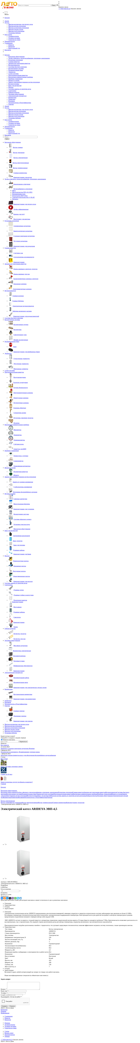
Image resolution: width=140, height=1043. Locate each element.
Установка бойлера (14, 33)
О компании (9, 43)
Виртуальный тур (14, 48)
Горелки (11, 104)
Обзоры (7, 1036)
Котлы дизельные (16, 802)
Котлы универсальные (45, 802)
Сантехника (12, 91)
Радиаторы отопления (15, 60)
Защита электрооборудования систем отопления (24, 82)
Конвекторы (12, 97)
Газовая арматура (14, 61)
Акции (7, 21)
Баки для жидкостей (14, 85)
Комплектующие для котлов (75, 802)
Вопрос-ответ (9, 1033)
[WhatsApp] (15, 898)
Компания (4, 1009)
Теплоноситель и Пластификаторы (19, 102)
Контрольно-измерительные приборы (20, 77)
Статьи (7, 1031)
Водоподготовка (13, 84)
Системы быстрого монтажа (17, 67)
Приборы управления (15, 79)
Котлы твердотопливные (30, 802)
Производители (10, 41)
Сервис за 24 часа (6, 774)
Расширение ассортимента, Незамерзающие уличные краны (20, 752)
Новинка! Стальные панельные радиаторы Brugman (18, 748)
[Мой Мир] (7, 898)
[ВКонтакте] (2, 898)
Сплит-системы (13, 73)
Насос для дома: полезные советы (12, 766)
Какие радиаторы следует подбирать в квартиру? (17, 782)
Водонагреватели (14, 65)
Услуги (7, 22)
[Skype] (18, 898)
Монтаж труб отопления (16, 31)
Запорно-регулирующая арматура (19, 63)
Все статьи (4, 759)
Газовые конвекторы (59, 802)
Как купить (8, 34)
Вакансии (11, 46)
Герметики (11, 99)
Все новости (5, 745)
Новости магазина (9, 740)
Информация (5, 1013)
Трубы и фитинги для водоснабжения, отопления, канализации (29, 58)
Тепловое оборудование (16, 94)
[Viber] (12, 898)
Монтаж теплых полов (15, 29)
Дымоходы (11, 72)
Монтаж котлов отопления (17, 26)
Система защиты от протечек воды (19, 89)
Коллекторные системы (16, 68)
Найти (7, 139)
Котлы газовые (5, 802)
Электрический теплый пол (17, 96)
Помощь (3, 1011)
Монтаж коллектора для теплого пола (20, 24)
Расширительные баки (15, 70)
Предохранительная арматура (18, 75)
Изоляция (11, 101)
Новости (11, 45)
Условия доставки (14, 38)
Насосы (10, 87)
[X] (10, 898)
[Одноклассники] (4, 898)
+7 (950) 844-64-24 (64, 8)
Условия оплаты (13, 36)
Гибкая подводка (13, 92)
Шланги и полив (13, 80)
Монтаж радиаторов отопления (18, 28)
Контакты (8, 50)
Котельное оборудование (16, 56)
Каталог (7, 17)
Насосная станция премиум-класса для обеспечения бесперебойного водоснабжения (28, 755)
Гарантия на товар (14, 39)
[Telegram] (20, 898)
